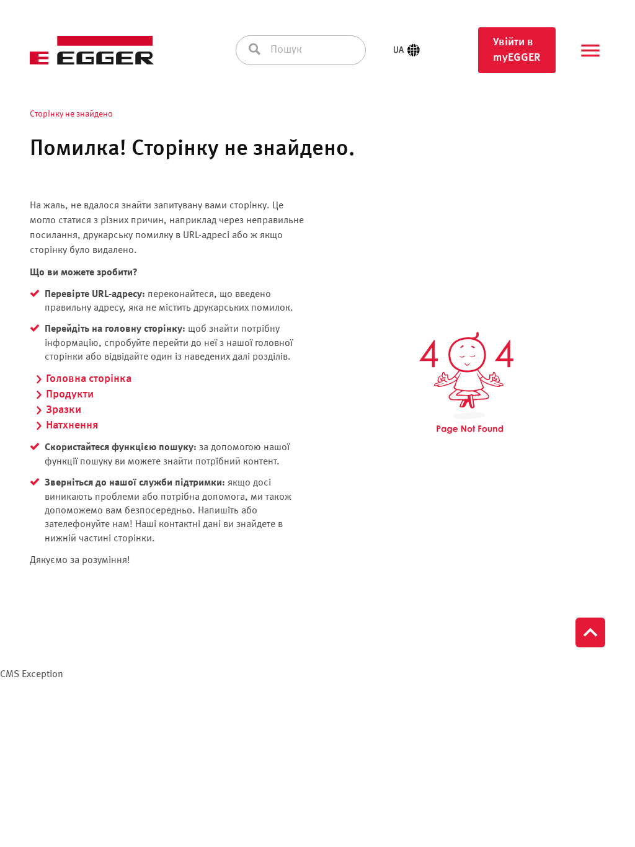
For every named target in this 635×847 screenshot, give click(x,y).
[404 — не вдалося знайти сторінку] (466, 383)
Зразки (63, 409)
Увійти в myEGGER (517, 50)
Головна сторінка (88, 378)
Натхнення (72, 425)
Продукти (70, 394)
